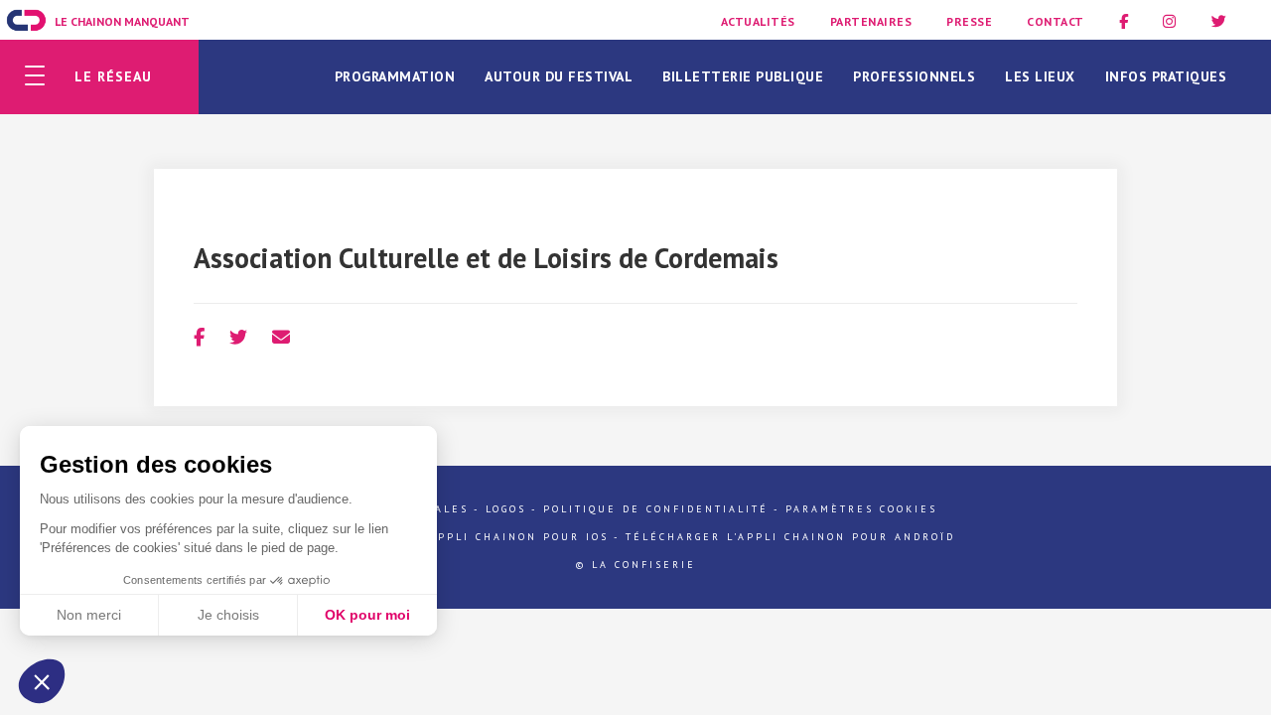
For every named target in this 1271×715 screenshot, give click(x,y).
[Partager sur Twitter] (238, 337)
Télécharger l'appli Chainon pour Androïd (790, 536)
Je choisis (228, 615)
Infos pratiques (1166, 76)
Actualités (758, 21)
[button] (42, 681)
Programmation (395, 76)
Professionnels (914, 76)
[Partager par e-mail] (281, 337)
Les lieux (1040, 76)
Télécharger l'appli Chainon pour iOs (463, 536)
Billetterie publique (742, 76)
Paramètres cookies (861, 508)
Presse (969, 21)
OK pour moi (367, 615)
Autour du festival (559, 76)
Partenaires (871, 21)
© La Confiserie (636, 564)
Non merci (89, 615)
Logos (506, 508)
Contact (1055, 21)
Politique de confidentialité (656, 508)
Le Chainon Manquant (122, 21)
